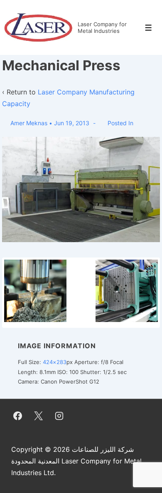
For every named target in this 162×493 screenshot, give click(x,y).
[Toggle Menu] (148, 27)
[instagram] (59, 416)
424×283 (54, 362)
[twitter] (39, 416)
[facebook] (18, 416)
